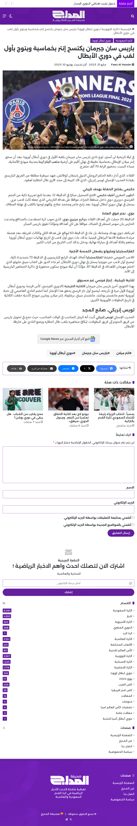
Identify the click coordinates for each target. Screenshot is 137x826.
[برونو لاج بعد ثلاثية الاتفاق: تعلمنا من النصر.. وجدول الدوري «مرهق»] (68, 399)
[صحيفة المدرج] (68, 16)
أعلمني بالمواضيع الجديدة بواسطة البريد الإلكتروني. (97, 525)
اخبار (129, 616)
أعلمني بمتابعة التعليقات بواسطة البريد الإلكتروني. (97, 517)
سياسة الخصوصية (120, 751)
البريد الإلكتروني (124, 502)
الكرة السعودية (124, 40)
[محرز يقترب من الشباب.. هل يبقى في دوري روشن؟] (23, 399)
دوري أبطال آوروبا (61, 353)
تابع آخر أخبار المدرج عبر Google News (65, 339)
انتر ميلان (122, 353)
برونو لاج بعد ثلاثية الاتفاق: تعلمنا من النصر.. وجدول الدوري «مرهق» (71, 417)
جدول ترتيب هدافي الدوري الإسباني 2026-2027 (85, 3)
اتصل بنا (126, 746)
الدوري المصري (122, 627)
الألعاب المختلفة (121, 644)
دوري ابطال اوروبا (89, 29)
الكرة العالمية (123, 639)
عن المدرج (125, 740)
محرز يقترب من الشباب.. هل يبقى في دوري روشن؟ (25, 415)
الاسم (130, 487)
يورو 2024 (125, 678)
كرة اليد (127, 633)
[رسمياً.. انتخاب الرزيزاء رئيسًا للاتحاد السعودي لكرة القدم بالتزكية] (114, 399)
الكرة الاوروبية (110, 29)
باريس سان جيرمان (95, 353)
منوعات (127, 701)
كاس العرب (125, 684)
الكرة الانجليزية (123, 667)
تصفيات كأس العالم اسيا (116, 707)
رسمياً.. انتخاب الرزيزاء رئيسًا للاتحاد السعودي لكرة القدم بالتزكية (116, 417)
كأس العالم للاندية (120, 650)
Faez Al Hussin (121, 64)
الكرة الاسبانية (123, 661)
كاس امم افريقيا (121, 690)
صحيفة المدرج (50, 814)
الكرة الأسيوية (123, 622)
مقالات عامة (124, 713)
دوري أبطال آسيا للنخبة (117, 718)
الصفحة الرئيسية (121, 735)
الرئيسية (126, 29)
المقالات (126, 696)
